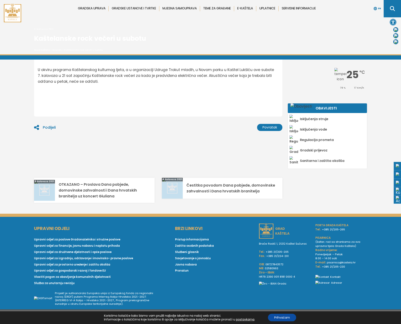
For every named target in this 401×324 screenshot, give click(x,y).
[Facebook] (395, 29)
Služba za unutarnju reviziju (54, 283)
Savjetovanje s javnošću (193, 258)
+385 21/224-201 (277, 256)
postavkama (245, 319)
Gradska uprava (91, 8)
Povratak (269, 127)
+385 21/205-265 (333, 229)
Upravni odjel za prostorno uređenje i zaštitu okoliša (72, 265)
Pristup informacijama (192, 239)
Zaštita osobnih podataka (194, 246)
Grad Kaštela (42, 50)
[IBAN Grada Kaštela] (285, 284)
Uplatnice (267, 8)
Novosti (57, 50)
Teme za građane (217, 8)
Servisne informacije (299, 8)
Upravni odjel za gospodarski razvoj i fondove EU (70, 271)
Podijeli (49, 127)
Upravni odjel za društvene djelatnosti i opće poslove (73, 252)
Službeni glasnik (187, 252)
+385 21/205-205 (277, 252)
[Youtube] (395, 35)
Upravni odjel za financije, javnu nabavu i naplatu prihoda (77, 246)
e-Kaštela (245, 8)
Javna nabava (186, 265)
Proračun (182, 271)
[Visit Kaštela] (395, 41)
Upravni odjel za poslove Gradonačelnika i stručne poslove (77, 239)
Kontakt (335, 277)
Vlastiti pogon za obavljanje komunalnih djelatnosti (72, 277)
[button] (393, 22)
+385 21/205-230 (333, 267)
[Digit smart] (44, 298)
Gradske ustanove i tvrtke (134, 8)
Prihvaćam (282, 317)
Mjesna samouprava (179, 8)
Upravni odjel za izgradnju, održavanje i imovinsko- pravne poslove (83, 258)
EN (379, 8)
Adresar (336, 283)
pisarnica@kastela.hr (341, 262)
